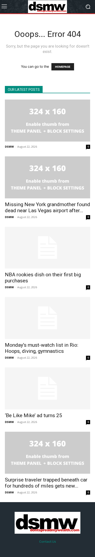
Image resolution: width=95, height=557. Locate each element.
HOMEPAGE (62, 66)
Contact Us (47, 541)
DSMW (9, 146)
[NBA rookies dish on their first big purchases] (47, 248)
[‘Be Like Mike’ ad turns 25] (47, 388)
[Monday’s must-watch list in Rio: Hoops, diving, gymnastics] (47, 318)
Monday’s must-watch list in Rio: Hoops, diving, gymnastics (41, 348)
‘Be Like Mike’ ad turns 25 (33, 415)
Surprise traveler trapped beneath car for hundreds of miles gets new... (46, 483)
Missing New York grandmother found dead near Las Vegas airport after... (47, 207)
